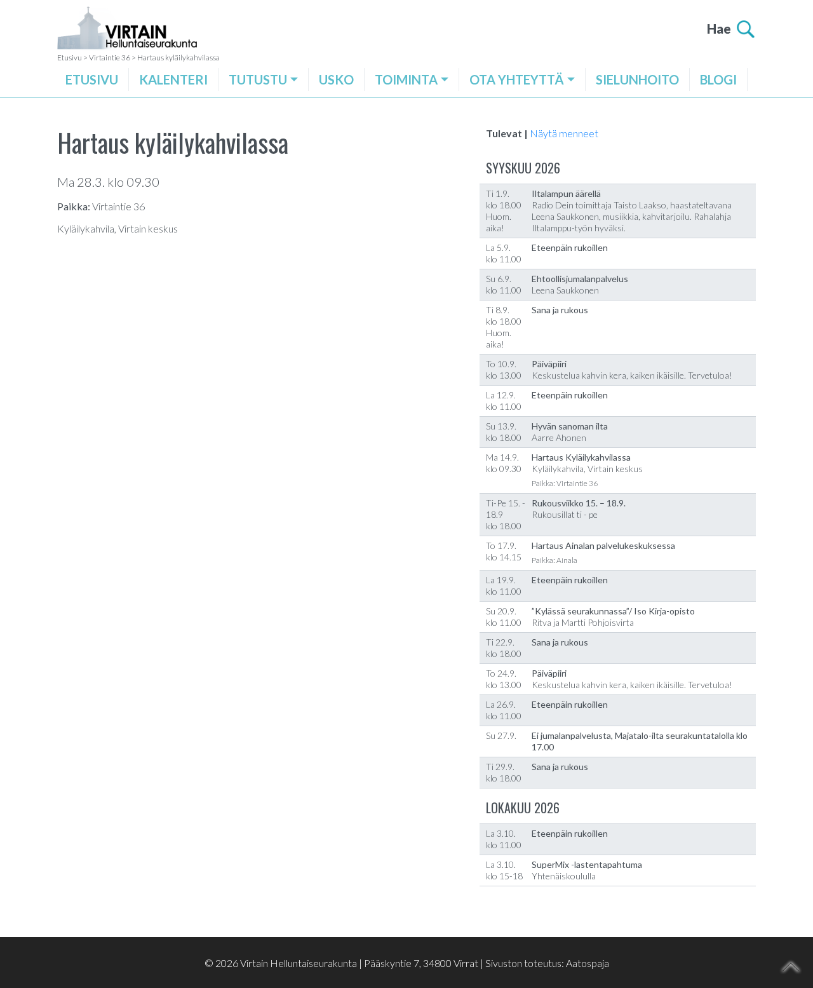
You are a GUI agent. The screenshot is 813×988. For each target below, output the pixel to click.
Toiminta (406, 79)
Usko (336, 79)
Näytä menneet (564, 133)
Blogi (718, 79)
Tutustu (258, 79)
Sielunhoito (637, 79)
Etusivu (91, 79)
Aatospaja (587, 963)
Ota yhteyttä (516, 79)
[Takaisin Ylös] (791, 967)
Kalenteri (173, 79)
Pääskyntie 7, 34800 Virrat (421, 963)
